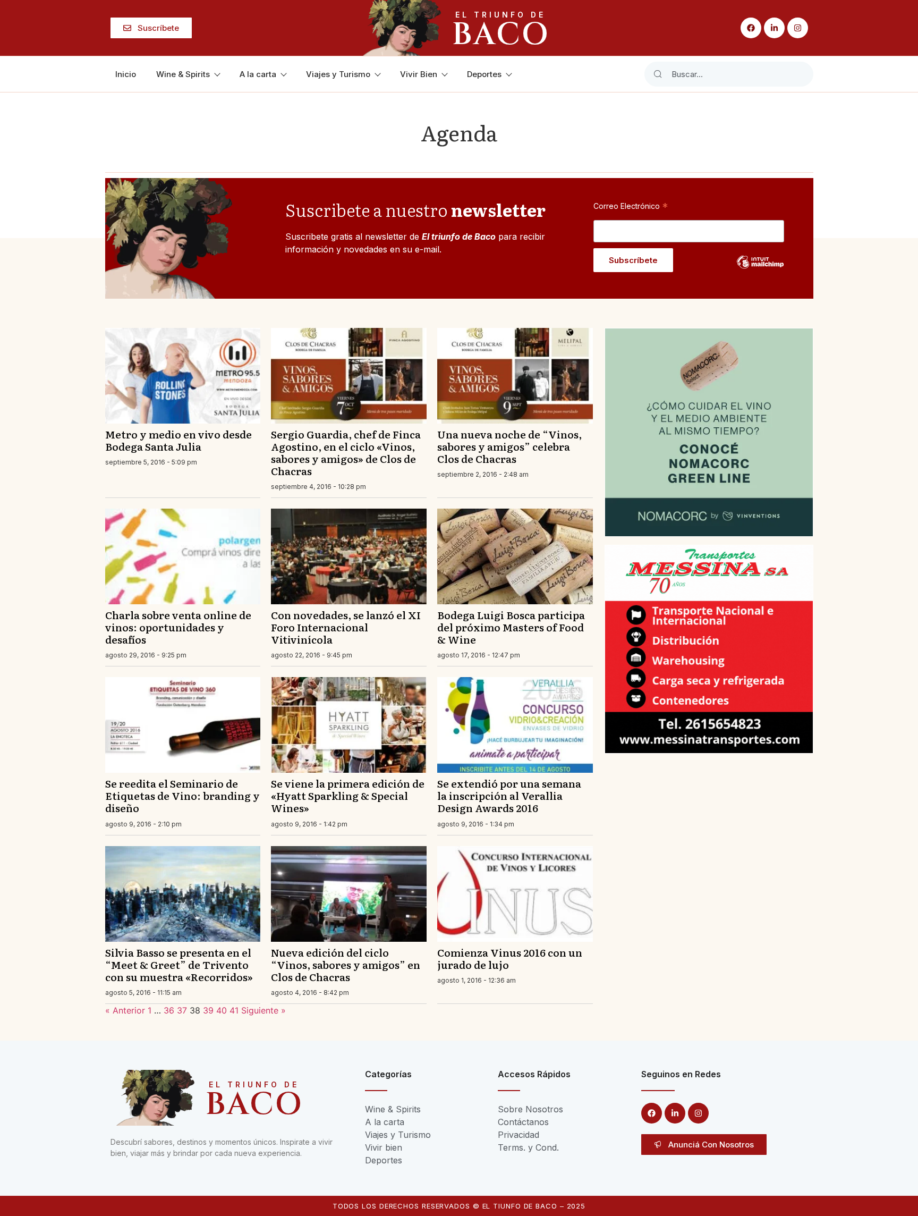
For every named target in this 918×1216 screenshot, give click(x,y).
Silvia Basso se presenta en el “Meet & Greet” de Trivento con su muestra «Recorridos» (179, 964)
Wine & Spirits (183, 74)
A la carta (258, 74)
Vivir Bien (418, 74)
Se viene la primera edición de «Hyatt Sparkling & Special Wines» (347, 795)
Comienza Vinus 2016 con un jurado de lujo (509, 958)
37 (182, 1010)
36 (169, 1010)
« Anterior (125, 1010)
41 (234, 1010)
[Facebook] (751, 28)
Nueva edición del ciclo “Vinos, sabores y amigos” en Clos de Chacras (345, 964)
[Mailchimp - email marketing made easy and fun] (760, 270)
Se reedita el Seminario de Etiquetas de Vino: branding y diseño (182, 795)
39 (208, 1010)
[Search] (657, 74)
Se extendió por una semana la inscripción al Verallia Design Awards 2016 (509, 795)
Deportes (484, 74)
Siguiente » (263, 1010)
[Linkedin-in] (774, 28)
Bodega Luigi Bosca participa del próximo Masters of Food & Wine (511, 627)
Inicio (125, 74)
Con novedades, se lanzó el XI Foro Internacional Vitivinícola (346, 627)
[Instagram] (797, 28)
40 (221, 1010)
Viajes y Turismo (338, 74)
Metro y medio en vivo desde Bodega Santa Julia (178, 440)
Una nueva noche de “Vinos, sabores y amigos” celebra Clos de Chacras (509, 446)
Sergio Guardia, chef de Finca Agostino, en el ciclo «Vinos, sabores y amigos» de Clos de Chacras (346, 452)
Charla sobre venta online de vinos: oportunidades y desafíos (178, 627)
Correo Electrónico (630, 205)
